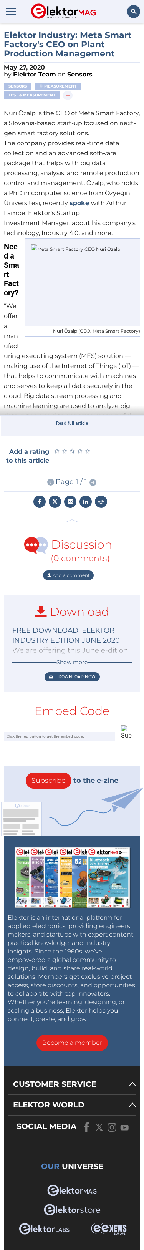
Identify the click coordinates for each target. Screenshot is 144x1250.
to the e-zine (74, 780)
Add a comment (70, 575)
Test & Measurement (31, 95)
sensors (17, 86)
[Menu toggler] (11, 11)
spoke (80, 203)
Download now (76, 677)
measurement (59, 86)
